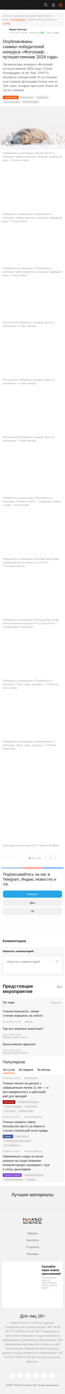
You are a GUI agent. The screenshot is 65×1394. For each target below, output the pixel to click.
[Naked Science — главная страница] (19, 5)
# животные (27, 97)
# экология (9, 1111)
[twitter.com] (13, 1376)
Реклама (32, 1254)
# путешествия (12, 102)
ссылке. (7, 23)
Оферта (32, 1233)
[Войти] (60, 5)
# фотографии (30, 102)
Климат (8, 1136)
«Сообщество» (18, 19)
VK (32, 911)
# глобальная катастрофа (17, 1141)
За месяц (43, 1069)
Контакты (32, 1240)
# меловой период (33, 1175)
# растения (31, 1106)
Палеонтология (12, 1175)
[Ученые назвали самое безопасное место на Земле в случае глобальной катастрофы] (56, 1126)
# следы (31, 1179)
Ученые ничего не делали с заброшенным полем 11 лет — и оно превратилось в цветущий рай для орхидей (26, 1090)
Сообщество (10, 97)
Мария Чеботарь (18, 29)
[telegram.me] (44, 1376)
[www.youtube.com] (28, 1376)
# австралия (22, 1136)
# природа (42, 97)
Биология (9, 1102)
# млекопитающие (13, 1179)
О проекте (32, 1247)
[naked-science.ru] (52, 1376)
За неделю (25, 1069)
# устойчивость (12, 1145)
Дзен (32, 902)
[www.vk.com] (21, 1376)
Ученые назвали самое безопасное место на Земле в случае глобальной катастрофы (25, 1126)
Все (59, 986)
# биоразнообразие (28, 1102)
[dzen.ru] (36, 1376)
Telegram (32, 894)
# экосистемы (26, 1111)
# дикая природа (12, 1106)
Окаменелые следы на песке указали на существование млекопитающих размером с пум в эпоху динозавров (26, 1163)
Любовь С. (30, 1022)
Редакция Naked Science (15, 1037)
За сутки (9, 1069)
